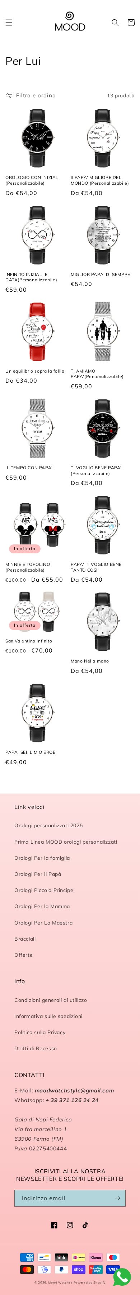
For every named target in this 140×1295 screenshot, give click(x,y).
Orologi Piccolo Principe (43, 890)
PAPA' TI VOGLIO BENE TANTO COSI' (96, 567)
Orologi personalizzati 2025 (48, 825)
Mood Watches (60, 1282)
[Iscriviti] (117, 1198)
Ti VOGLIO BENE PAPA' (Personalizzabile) (96, 470)
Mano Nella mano (90, 661)
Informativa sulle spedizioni (48, 1016)
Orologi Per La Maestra (43, 923)
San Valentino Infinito (28, 641)
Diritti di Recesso (35, 1048)
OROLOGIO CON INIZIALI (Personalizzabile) (32, 180)
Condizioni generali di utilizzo (50, 1000)
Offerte (23, 955)
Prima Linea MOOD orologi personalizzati (65, 842)
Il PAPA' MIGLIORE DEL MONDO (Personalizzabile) (100, 180)
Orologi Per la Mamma (42, 906)
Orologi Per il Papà (37, 874)
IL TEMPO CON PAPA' (29, 467)
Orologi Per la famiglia (42, 858)
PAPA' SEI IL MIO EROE (30, 752)
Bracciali (25, 939)
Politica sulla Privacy (39, 1032)
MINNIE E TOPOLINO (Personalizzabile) (27, 567)
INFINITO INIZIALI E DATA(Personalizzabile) (31, 277)
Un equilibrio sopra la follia (34, 371)
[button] (9, 22)
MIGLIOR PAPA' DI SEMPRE (100, 274)
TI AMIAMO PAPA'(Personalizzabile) (97, 373)
